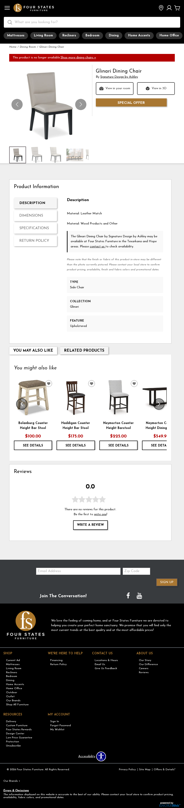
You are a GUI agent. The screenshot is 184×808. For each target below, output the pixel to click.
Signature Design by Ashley (119, 77)
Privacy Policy (127, 769)
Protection (12, 741)
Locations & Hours (106, 660)
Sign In (54, 721)
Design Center (15, 733)
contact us (97, 246)
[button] (7, 8)
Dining (114, 35)
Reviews (144, 672)
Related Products (84, 351)
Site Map (144, 769)
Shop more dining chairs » (78, 57)
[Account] (169, 8)
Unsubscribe (13, 745)
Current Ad (13, 660)
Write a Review (90, 525)
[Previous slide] (21, 404)
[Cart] (177, 8)
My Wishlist (57, 729)
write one (100, 514)
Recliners (69, 35)
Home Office (169, 35)
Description (32, 203)
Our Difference (148, 664)
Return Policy (34, 241)
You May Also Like (33, 351)
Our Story (145, 660)
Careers (143, 668)
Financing (56, 660)
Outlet (10, 696)
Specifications (34, 228)
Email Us (100, 664)
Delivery (11, 721)
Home (12, 47)
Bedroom (92, 35)
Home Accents (139, 35)
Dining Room (28, 47)
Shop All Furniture (17, 704)
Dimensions (31, 216)
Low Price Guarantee (19, 737)
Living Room (43, 35)
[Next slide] (158, 404)
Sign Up (166, 582)
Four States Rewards (19, 729)
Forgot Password (60, 725)
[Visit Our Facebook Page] (129, 596)
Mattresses (15, 35)
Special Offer (131, 103)
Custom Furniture (17, 725)
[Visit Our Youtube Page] (139, 596)
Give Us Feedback (106, 668)
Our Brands (13, 700)
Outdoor (11, 692)
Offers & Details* (164, 769)
